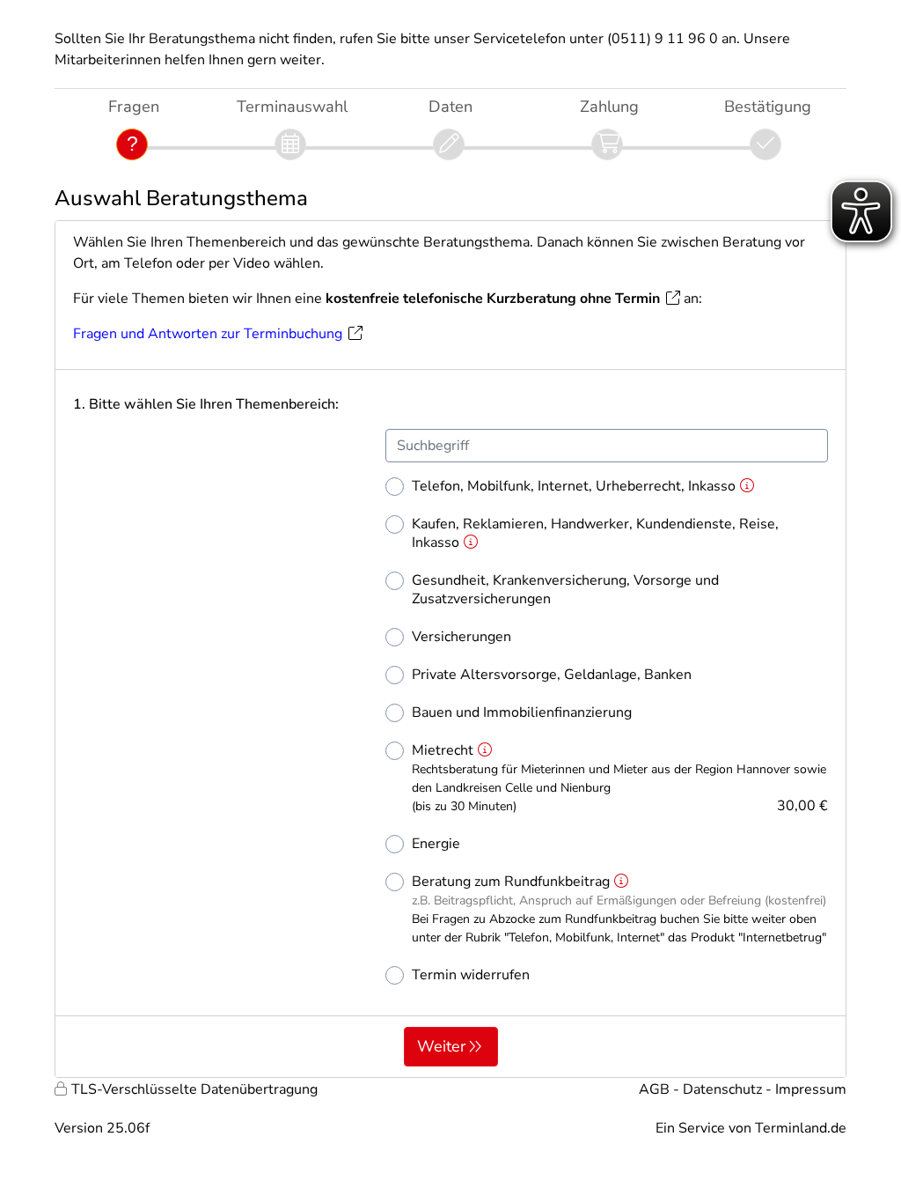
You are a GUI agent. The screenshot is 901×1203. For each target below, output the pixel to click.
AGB (654, 1089)
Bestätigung (767, 106)
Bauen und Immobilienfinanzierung (522, 713)
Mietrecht (620, 779)
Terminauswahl (292, 106)
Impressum (810, 1089)
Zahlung (609, 106)
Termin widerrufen (471, 975)
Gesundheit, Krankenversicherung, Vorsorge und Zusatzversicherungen (565, 590)
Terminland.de (800, 1128)
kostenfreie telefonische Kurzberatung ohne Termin (493, 298)
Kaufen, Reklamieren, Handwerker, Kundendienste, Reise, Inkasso (595, 533)
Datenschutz (722, 1089)
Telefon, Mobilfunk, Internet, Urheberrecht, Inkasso (574, 486)
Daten (450, 106)
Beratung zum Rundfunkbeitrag (619, 909)
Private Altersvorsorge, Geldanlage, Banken (552, 675)
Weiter (441, 1046)
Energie (436, 844)
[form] (450, 649)
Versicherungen (461, 637)
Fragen (133, 106)
